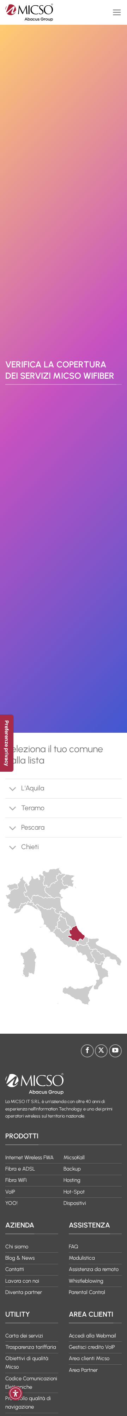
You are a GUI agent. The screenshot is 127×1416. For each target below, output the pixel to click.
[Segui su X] (101, 1050)
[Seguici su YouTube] (115, 1050)
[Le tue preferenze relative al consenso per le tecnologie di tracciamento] (6, 743)
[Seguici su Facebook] (87, 1050)
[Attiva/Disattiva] (12, 789)
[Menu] (117, 12)
